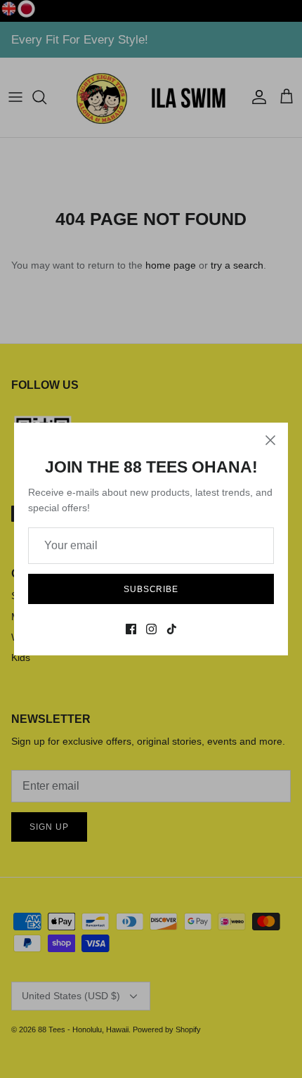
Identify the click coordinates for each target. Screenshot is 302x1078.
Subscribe (151, 589)
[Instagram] (151, 629)
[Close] (270, 440)
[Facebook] (131, 629)
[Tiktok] (171, 629)
